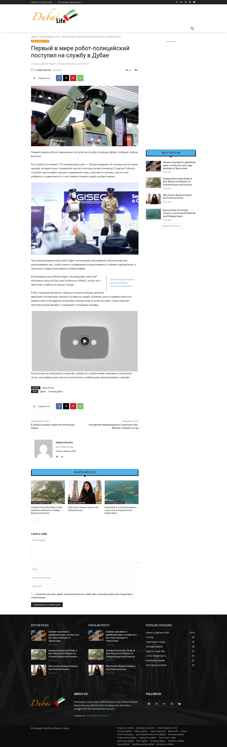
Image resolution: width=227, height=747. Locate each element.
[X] (185, 2)
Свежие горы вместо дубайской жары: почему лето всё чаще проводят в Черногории (179, 165)
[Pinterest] (73, 78)
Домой (34, 36)
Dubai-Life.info (44, 70)
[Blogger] (149, 704)
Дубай (43, 391)
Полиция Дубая (56, 391)
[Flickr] (164, 704)
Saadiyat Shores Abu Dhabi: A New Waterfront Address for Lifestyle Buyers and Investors (46, 510)
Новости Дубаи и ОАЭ (50, 36)
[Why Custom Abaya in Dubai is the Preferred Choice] (85, 492)
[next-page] (38, 521)
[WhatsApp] (80, 78)
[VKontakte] (179, 704)
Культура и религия (77, 503)
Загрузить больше (170, 225)
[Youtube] (194, 2)
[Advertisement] (171, 89)
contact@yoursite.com (97, 715)
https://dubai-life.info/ (65, 447)
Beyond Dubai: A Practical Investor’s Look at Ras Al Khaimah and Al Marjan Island (121, 510)
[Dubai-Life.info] (33, 70)
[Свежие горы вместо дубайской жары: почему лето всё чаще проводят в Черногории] (153, 166)
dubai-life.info (48, 388)
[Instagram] (181, 2)
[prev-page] (33, 521)
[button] (192, 28)
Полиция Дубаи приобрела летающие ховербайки (122, 282)
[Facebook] (177, 2)
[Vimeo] (190, 2)
